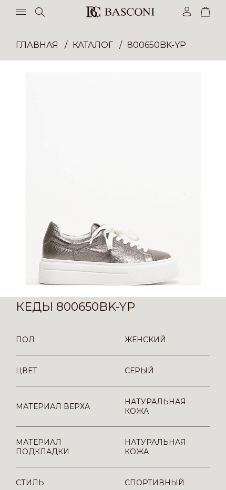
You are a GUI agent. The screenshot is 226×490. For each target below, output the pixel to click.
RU (208, 473)
